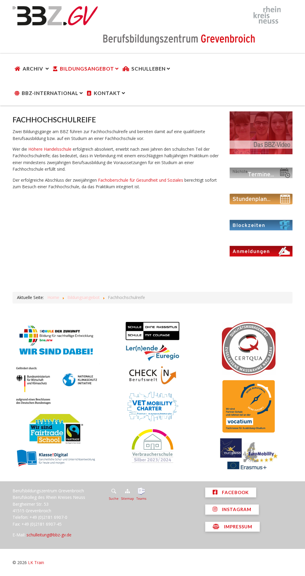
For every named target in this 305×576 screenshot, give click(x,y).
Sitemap (127, 498)
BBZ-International (50, 93)
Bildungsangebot (87, 69)
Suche (114, 498)
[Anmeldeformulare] (261, 251)
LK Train (36, 562)
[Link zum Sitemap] (127, 491)
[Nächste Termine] (261, 172)
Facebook (235, 492)
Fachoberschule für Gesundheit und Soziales (140, 180)
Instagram (236, 509)
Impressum (237, 526)
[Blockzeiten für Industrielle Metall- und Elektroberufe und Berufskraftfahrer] (261, 225)
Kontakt (107, 93)
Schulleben (148, 69)
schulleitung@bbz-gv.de (49, 535)
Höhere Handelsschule (49, 149)
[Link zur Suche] (114, 491)
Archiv (33, 69)
